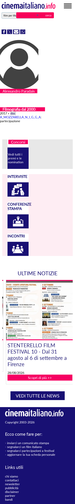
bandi (9, 499)
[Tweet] (10, 33)
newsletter (12, 484)
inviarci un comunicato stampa (28, 443)
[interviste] (18, 195)
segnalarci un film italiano (24, 447)
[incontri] (18, 255)
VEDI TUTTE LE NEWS (37, 395)
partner (10, 496)
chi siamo (11, 476)
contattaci (12, 480)
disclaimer (12, 492)
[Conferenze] (18, 227)
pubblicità (11, 488)
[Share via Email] (16, 33)
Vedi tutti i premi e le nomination (15, 158)
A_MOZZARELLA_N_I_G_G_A (20, 117)
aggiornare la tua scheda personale (31, 454)
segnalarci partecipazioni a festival (30, 451)
